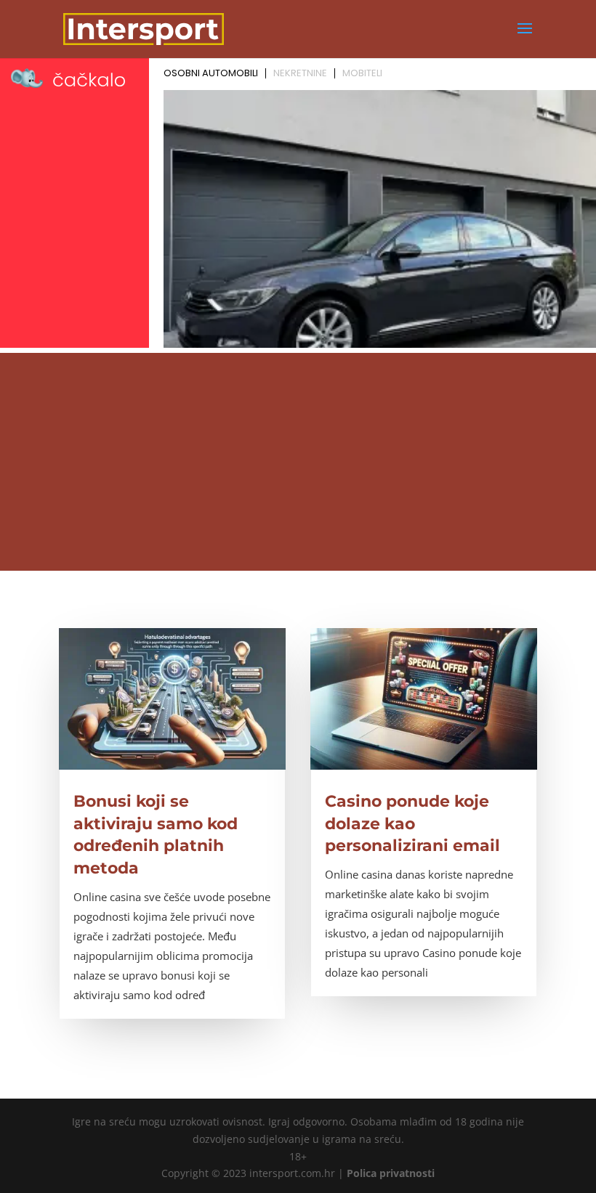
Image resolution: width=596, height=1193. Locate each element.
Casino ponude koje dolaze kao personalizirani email (412, 823)
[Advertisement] (298, 461)
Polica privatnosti (391, 1173)
